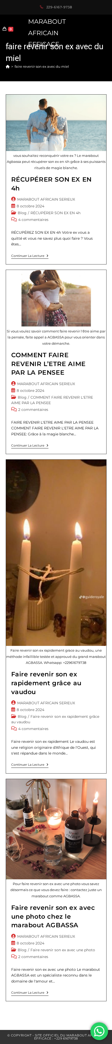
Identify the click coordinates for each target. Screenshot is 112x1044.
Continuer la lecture (29, 256)
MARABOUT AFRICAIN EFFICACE (47, 33)
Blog (22, 213)
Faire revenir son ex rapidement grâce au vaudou (46, 682)
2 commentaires (33, 409)
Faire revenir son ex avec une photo (62, 950)
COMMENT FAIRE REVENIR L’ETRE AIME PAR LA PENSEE (48, 363)
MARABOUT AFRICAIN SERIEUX (46, 199)
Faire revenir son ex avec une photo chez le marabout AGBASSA (53, 916)
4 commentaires (33, 219)
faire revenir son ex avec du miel (42, 66)
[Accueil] (8, 66)
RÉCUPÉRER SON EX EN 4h (55, 213)
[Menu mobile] (109, 29)
